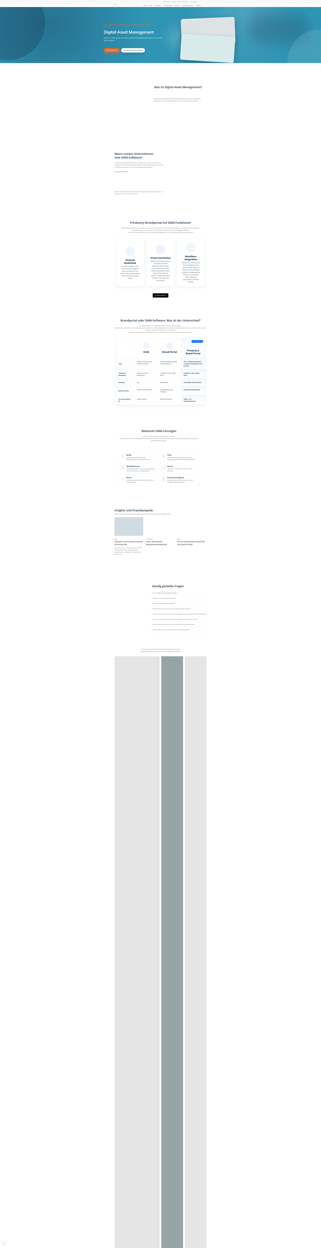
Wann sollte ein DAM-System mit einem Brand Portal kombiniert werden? (174, 624)
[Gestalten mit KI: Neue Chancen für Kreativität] (129, 536)
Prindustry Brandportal (157, 232)
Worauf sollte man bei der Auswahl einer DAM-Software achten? (171, 630)
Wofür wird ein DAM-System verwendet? (164, 598)
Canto (169, 455)
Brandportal (149, 539)
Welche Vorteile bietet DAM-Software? (164, 603)
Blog (116, 539)
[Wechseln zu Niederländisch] (202, 2)
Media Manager (195, 390)
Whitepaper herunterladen (133, 50)
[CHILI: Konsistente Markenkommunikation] (160, 532)
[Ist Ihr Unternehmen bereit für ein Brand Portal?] (191, 532)
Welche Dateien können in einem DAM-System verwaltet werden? (171, 609)
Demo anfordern (111, 50)
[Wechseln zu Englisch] (199, 2)
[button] (160, 295)
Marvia (128, 478)
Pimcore (170, 466)
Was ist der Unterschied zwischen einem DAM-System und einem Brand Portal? (175, 619)
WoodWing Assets (133, 466)
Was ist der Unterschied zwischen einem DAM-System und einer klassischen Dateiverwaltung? (179, 614)
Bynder (129, 455)
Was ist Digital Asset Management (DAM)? (165, 593)
